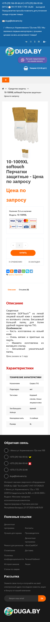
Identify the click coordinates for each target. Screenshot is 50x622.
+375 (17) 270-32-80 (19, 469)
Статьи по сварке (12, 569)
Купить (23, 252)
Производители (32, 533)
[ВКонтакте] (8, 271)
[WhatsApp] (23, 271)
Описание (12, 289)
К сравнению (15, 262)
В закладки (34, 262)
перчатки (18, 274)
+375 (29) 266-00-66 (19, 463)
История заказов (11, 564)
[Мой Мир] (15, 271)
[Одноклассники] (11, 271)
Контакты (29, 528)
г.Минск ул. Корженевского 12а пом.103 (27, 450)
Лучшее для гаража (13, 533)
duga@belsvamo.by (13, 20)
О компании (9, 550)
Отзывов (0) (24, 289)
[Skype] (27, 271)
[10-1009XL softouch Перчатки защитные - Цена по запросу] (25, 125)
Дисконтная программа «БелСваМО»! (31, 542)
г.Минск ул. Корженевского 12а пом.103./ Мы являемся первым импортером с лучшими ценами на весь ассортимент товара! (24, 31)
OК (42, 598)
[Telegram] (31, 271)
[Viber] (19, 271)
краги (11, 274)
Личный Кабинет (32, 559)
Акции (27, 564)
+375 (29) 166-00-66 (19, 457)
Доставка (29, 550)
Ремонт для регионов (13, 545)
